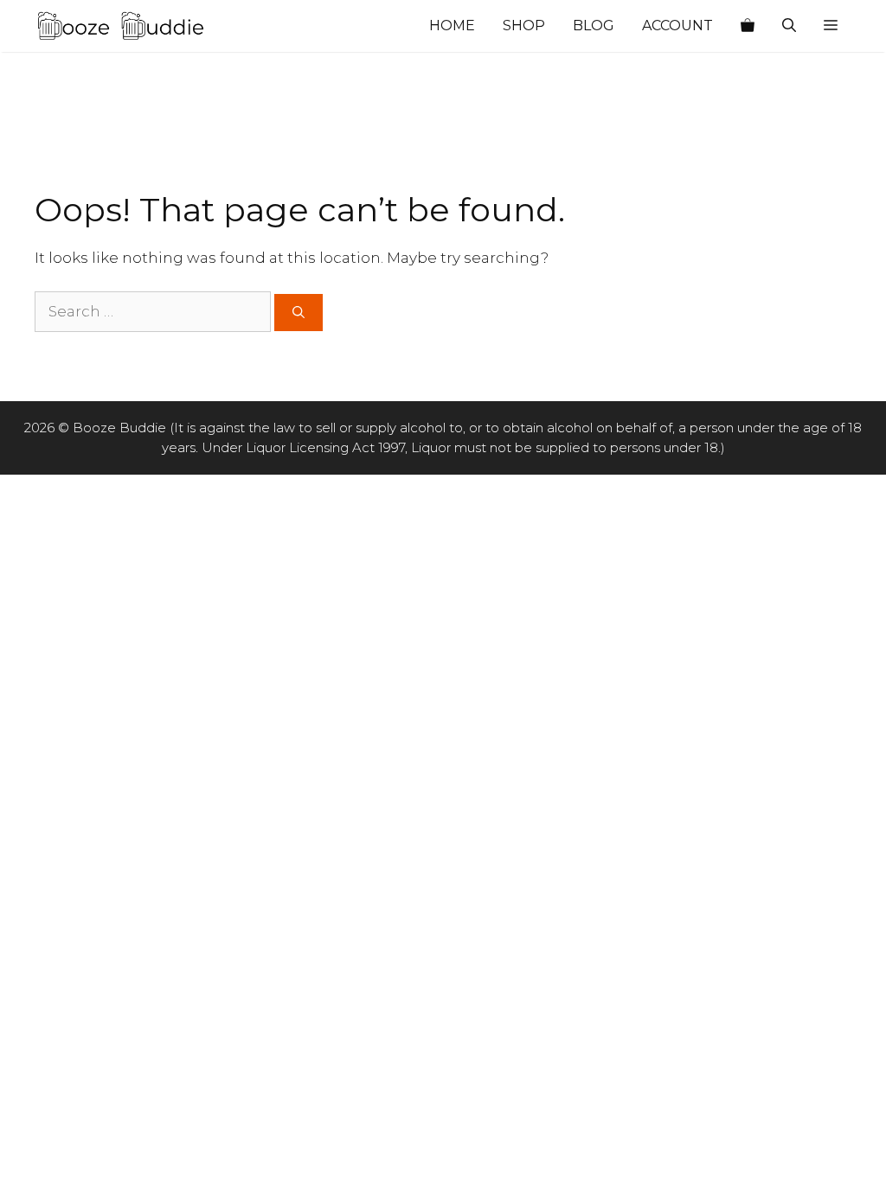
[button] (830, 26)
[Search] (298, 312)
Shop (524, 25)
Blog (593, 25)
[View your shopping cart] (747, 26)
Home (452, 25)
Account (677, 25)
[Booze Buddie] (121, 26)
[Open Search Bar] (789, 26)
